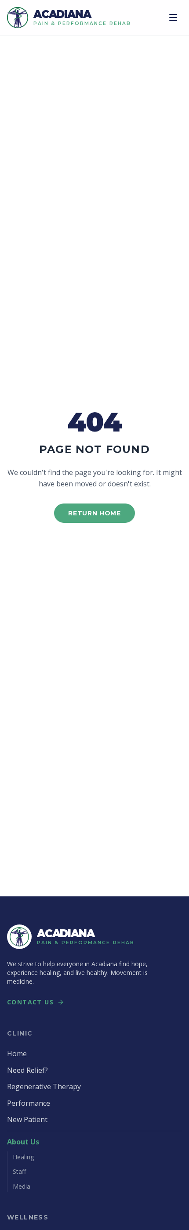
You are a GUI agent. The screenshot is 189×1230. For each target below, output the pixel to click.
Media (21, 1186)
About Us (23, 1142)
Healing (23, 1157)
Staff (19, 1171)
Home (17, 1053)
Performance (28, 1103)
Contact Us (30, 1002)
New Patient (27, 1119)
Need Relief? (27, 1070)
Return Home (94, 513)
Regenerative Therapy (44, 1086)
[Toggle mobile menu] (173, 17)
